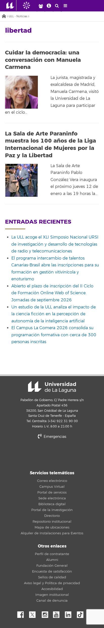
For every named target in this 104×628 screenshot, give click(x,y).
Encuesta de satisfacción (52, 572)
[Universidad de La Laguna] (30, 5)
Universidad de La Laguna (52, 387)
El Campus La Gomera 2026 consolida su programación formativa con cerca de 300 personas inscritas (53, 334)
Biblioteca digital (52, 504)
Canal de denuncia (52, 601)
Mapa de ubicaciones (52, 527)
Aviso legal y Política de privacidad (52, 583)
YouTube (58, 613)
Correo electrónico (52, 481)
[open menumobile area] (65, 6)
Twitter (34, 613)
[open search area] (57, 6)
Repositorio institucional (52, 522)
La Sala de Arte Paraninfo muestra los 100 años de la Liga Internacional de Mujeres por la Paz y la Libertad (50, 144)
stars (52, 454)
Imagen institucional (52, 595)
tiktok (81, 613)
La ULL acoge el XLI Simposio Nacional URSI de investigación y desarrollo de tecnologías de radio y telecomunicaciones (54, 244)
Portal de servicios (52, 492)
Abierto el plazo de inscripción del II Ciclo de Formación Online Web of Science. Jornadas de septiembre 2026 (52, 293)
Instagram (46, 613)
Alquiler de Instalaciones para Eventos (52, 533)
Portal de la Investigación (52, 510)
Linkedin (70, 613)
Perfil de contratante (52, 554)
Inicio (4, 16)
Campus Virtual (52, 487)
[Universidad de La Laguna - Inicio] (11, 5)
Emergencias (54, 437)
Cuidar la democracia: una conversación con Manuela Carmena (43, 60)
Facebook (22, 613)
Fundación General (52, 566)
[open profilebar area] (40, 6)
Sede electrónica (52, 498)
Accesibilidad (52, 589)
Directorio (52, 516)
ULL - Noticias (18, 16)
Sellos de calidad (52, 577)
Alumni (52, 560)
